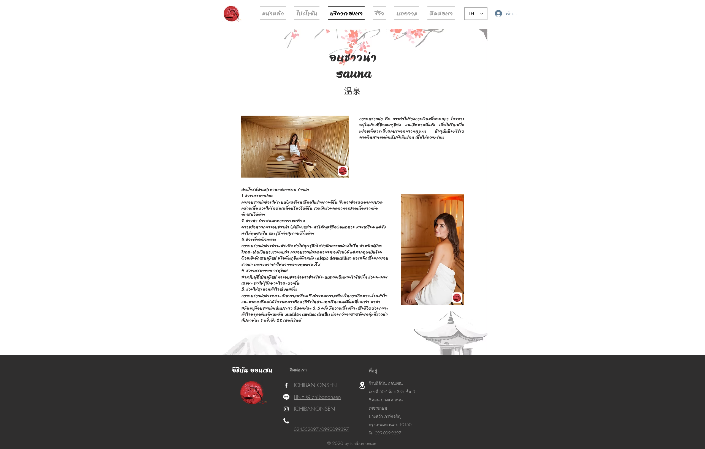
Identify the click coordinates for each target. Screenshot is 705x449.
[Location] (362, 385)
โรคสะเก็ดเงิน (253, 251)
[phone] (286, 421)
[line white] (286, 397)
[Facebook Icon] (286, 385)
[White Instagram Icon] (286, 409)
